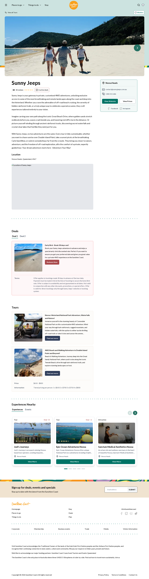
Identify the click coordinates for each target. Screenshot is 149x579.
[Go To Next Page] (137, 47)
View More (32, 462)
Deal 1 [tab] (15, 236)
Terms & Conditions (118, 575)
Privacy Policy (103, 575)
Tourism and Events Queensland (84, 553)
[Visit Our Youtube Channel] (131, 513)
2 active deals (43, 90)
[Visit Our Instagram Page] (126, 513)
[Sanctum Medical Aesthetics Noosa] (116, 433)
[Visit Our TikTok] (136, 513)
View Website (110, 101)
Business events (64, 529)
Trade (87, 529)
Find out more (52, 338)
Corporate (16, 529)
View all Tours (12, 12)
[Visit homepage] (73, 5)
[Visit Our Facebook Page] (121, 513)
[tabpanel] (74, 268)
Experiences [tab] (17, 409)
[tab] (66, 468)
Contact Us (133, 575)
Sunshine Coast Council (60, 553)
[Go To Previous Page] (130, 413)
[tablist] (74, 236)
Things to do (33, 5)
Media (106, 529)
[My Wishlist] (143, 5)
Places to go (17, 5)
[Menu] (6, 5)
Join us (117, 557)
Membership (39, 529)
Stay (46, 5)
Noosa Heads (112, 83)
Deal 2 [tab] (22, 236)
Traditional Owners (48, 546)
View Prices (127, 101)
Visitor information (130, 529)
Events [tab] (28, 409)
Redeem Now (52, 262)
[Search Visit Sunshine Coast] (138, 5)
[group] (74, 47)
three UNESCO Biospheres (62, 557)
